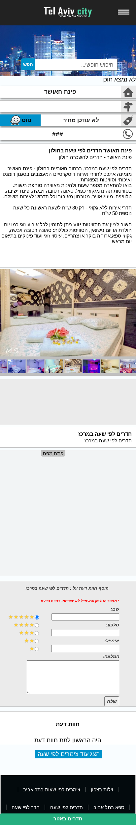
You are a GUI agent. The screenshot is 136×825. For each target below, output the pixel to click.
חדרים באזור (68, 818)
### (57, 134)
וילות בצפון (102, 789)
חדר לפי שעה (26, 807)
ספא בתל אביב (108, 807)
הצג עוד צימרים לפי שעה (69, 754)
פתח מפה (53, 453)
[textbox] (76, 65)
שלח (112, 701)
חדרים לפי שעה (66, 807)
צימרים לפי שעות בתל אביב (51, 789)
